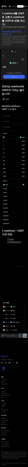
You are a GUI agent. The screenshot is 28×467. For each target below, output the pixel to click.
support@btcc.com (5, 446)
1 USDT (5, 188)
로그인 (14, 6)
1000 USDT (6, 215)
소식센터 (3, 422)
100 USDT (5, 208)
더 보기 (13, 76)
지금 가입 (20, 6)
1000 (4, 168)
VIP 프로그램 (4, 393)
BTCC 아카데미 (4, 409)
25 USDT (5, 200)
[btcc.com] (4, 6)
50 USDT (5, 204)
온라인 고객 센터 (5, 442)
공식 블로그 (3, 403)
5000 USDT (6, 219)
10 (3, 149)
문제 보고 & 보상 (5, 444)
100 (4, 160)
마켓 (2, 397)
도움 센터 (3, 405)
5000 (4, 172)
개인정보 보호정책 (5, 430)
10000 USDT (6, 223)
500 (4, 164)
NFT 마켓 (3, 411)
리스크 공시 (3, 434)
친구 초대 (3, 391)
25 (3, 152)
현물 (2, 381)
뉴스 (2, 407)
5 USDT (5, 192)
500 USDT (5, 212)
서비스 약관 (3, 432)
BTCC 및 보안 (4, 424)
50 (3, 156)
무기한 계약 (3, 379)
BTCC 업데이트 (4, 420)
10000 (4, 176)
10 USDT (5, 196)
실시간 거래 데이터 (5, 395)
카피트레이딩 (4, 383)
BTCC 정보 (3, 418)
